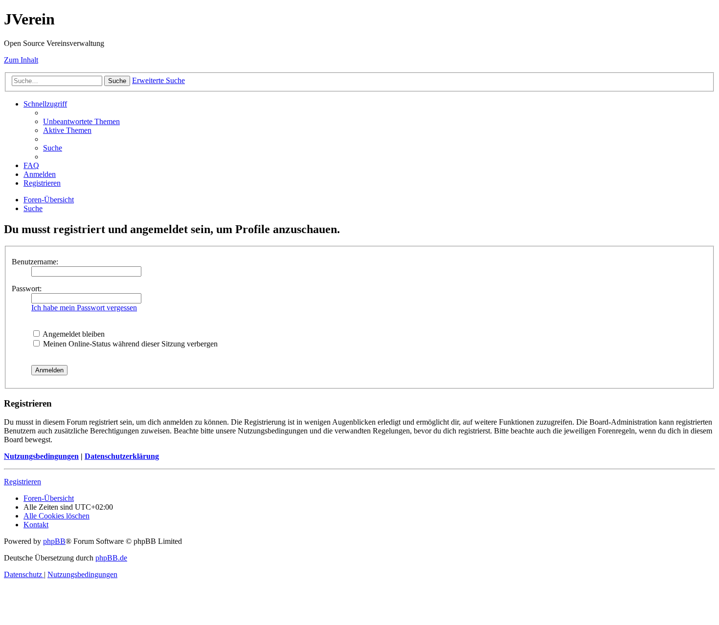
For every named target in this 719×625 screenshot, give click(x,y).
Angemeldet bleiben (73, 334)
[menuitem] (81, 121)
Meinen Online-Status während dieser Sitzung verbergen (129, 344)
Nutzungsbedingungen (41, 456)
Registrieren (22, 481)
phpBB (54, 541)
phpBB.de (111, 558)
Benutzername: (35, 262)
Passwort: (27, 288)
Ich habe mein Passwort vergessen (84, 307)
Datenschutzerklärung (122, 456)
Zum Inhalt (21, 60)
